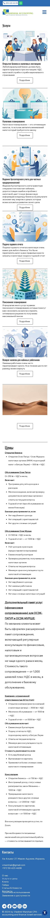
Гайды (5, 884)
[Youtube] (14, 906)
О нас (5, 875)
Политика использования (16, 892)
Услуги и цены (9, 878)
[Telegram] (4, 906)
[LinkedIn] (24, 906)
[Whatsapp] (20, 3)
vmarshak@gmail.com (13, 865)
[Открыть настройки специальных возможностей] (44, 912)
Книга (5, 881)
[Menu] (44, 12)
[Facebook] (9, 906)
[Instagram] (19, 906)
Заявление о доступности (16, 895)
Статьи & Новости (12, 888)
